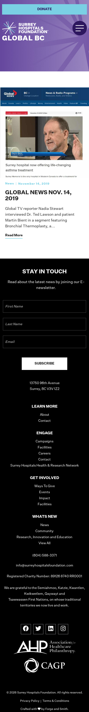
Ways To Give (44, 486)
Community (44, 531)
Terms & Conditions (55, 701)
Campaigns (44, 441)
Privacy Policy (30, 701)
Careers (44, 453)
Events (44, 492)
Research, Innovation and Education (44, 537)
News (9, 183)
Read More (14, 235)
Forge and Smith (56, 709)
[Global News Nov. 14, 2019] (44, 176)
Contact (44, 421)
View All (44, 543)
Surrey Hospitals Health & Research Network (44, 465)
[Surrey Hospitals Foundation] (31, 28)
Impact (44, 498)
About (44, 415)
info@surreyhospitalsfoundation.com (44, 565)
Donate (44, 9)
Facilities (45, 447)
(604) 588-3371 (44, 555)
